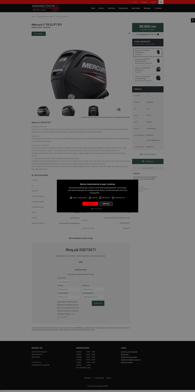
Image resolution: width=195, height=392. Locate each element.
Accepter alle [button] (90, 204)
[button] (97, 209)
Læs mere (102, 193)
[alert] (97, 196)
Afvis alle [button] (106, 204)
